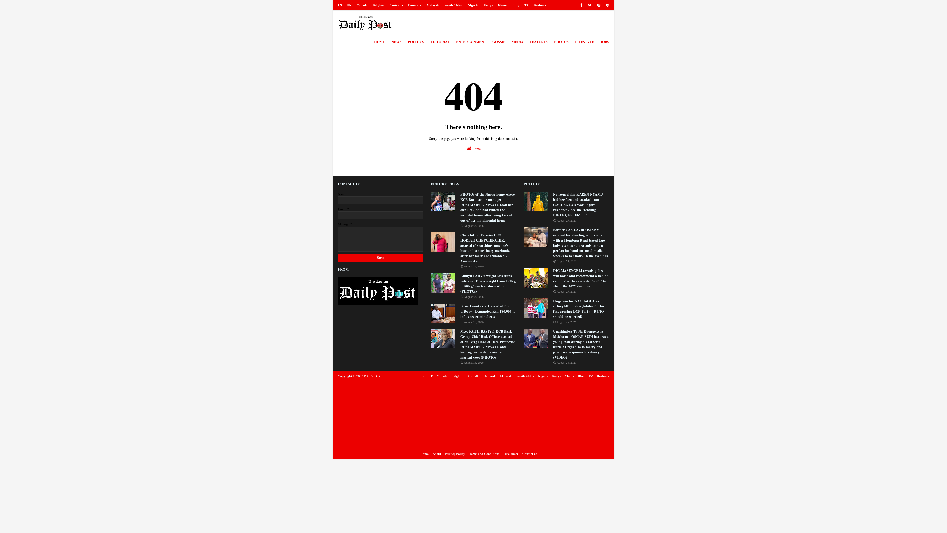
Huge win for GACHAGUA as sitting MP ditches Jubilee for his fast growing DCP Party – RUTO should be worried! (578, 308)
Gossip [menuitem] (498, 41)
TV (526, 5)
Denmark (414, 5)
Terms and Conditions (484, 453)
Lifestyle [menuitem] (584, 41)
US (340, 5)
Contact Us (530, 453)
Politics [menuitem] (416, 41)
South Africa (454, 5)
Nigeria (473, 5)
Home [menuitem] (379, 41)
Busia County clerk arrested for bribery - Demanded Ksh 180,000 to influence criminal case (488, 311)
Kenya (488, 5)
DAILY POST (373, 376)
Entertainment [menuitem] (471, 41)
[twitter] (589, 5)
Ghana (503, 5)
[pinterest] (606, 5)
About (437, 453)
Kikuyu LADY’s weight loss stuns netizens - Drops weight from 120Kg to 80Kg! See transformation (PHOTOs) (488, 283)
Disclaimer (511, 453)
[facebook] (581, 5)
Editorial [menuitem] (440, 41)
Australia (396, 5)
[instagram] (599, 5)
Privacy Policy (455, 453)
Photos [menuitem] (561, 41)
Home (476, 148)
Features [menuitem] (539, 41)
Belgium (379, 5)
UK (349, 5)
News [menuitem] (396, 41)
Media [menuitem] (517, 41)
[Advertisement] (514, 414)
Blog (515, 5)
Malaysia (433, 5)
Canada (362, 5)
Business (540, 5)
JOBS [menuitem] (605, 41)
